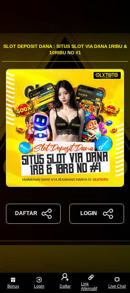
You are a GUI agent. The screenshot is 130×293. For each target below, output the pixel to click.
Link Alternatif (89, 286)
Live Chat (117, 286)
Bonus (13, 286)
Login (39, 286)
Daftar (65, 286)
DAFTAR (26, 213)
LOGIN (88, 213)
